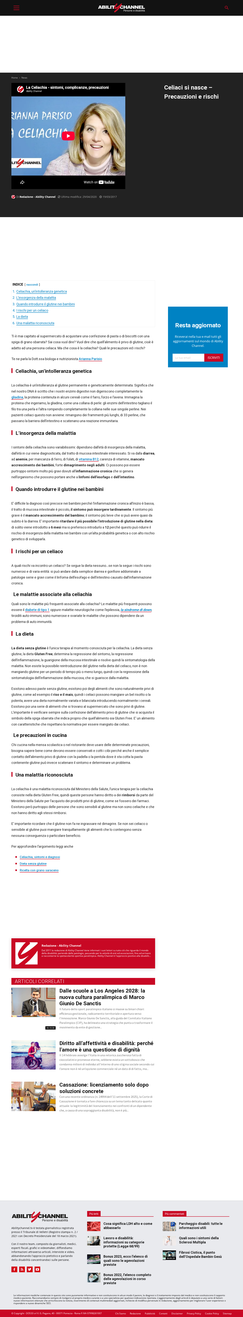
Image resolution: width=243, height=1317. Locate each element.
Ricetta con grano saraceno (39, 870)
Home (14, 77)
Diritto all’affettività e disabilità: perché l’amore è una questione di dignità (106, 1046)
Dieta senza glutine (33, 863)
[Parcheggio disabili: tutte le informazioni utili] (169, 1226)
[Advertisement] (121, 44)
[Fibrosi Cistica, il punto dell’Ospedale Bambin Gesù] (169, 1255)
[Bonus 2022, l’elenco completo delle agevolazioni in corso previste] (93, 1277)
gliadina (17, 397)
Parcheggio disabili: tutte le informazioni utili (200, 1226)
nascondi (32, 284)
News (24, 77)
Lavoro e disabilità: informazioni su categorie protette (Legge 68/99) (123, 1242)
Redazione (135, 1313)
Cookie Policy (212, 1313)
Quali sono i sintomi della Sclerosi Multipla (199, 1240)
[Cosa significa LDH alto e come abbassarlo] (93, 1226)
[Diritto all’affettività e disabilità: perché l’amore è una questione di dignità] (33, 1055)
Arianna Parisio (90, 359)
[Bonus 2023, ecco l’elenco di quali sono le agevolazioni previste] (93, 1259)
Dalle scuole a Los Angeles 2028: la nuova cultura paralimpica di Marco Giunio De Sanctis (102, 997)
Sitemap (227, 1313)
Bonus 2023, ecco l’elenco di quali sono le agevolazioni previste (125, 1260)
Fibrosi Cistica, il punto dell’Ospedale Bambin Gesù (200, 1254)
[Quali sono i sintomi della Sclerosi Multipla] (169, 1241)
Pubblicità (150, 1313)
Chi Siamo (120, 1313)
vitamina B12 (89, 459)
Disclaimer (177, 1313)
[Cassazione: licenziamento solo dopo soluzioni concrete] (33, 1096)
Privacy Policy (194, 1313)
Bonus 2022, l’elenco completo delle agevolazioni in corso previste (127, 1279)
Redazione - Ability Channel (37, 197)
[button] (227, 8)
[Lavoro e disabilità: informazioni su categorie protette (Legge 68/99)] (93, 1241)
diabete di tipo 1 (37, 610)
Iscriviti (214, 358)
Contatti (163, 1313)
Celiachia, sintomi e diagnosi (40, 857)
